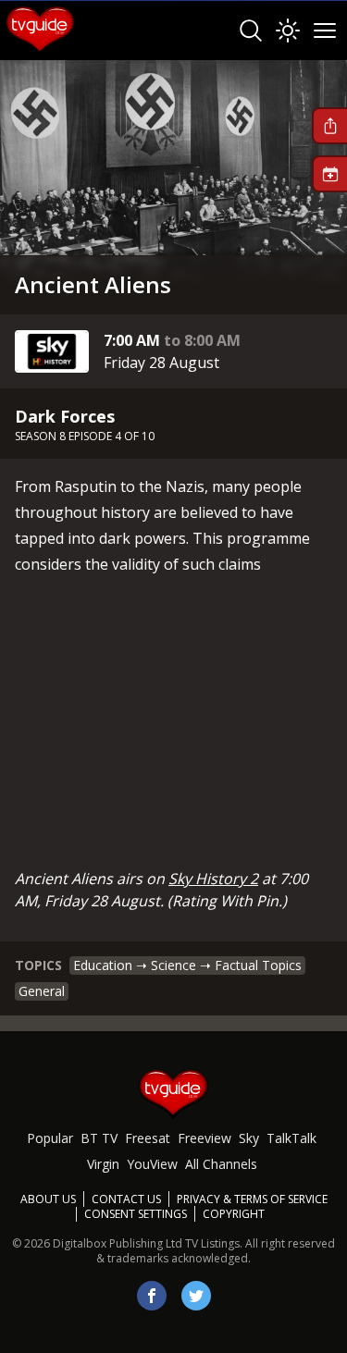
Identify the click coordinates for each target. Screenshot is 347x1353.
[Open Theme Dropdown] (288, 30)
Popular (50, 1138)
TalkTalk (291, 1138)
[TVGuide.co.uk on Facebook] (152, 1295)
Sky (249, 1138)
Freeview (204, 1138)
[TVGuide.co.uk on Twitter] (196, 1295)
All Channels (221, 1164)
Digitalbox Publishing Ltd (117, 1243)
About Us (48, 1199)
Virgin (103, 1164)
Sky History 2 (213, 878)
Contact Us (126, 1199)
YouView (152, 1164)
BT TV (99, 1138)
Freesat (147, 1138)
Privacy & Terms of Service (252, 1199)
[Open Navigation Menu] (325, 30)
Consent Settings (135, 1214)
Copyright (234, 1214)
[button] (329, 125)
